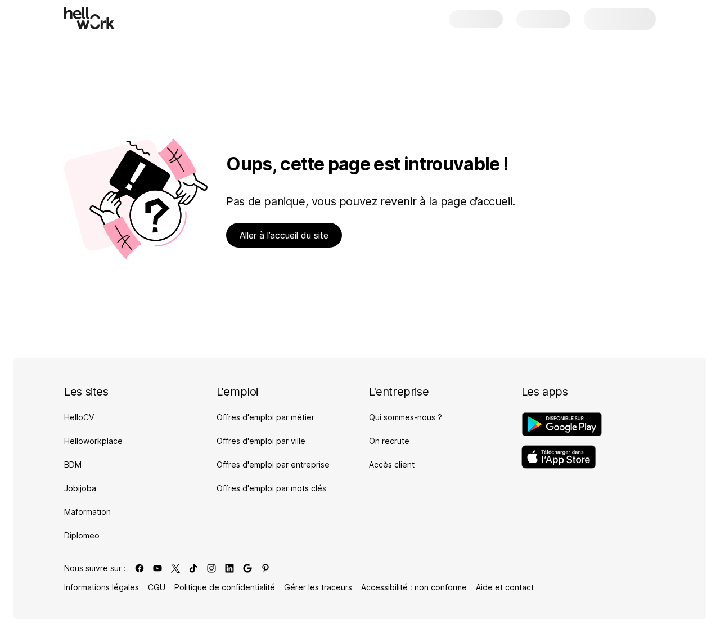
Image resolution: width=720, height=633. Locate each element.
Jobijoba (80, 488)
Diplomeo (82, 535)
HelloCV (79, 417)
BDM (73, 464)
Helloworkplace (93, 441)
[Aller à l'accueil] (89, 18)
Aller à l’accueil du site (284, 235)
